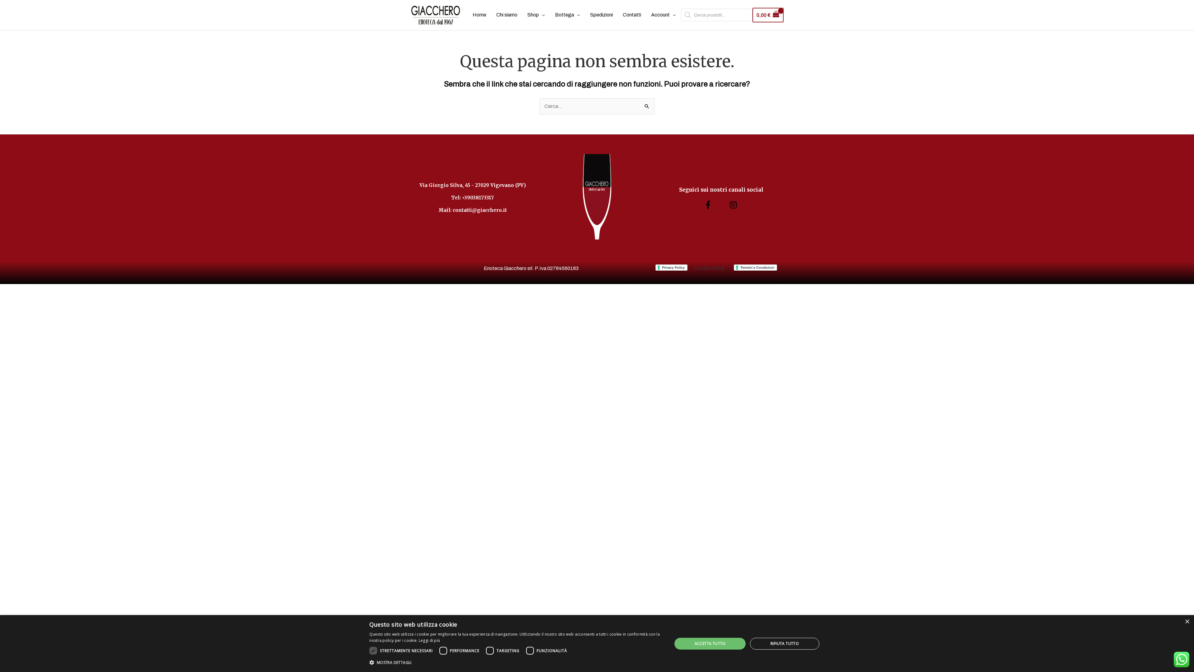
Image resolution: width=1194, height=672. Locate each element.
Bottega (564, 14)
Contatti (632, 14)
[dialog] (597, 643)
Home (479, 14)
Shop (533, 14)
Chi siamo (506, 14)
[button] (516, 662)
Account (660, 14)
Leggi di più (429, 640)
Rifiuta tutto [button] (785, 643)
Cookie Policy (709, 268)
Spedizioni (601, 14)
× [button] (1187, 621)
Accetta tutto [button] (710, 643)
